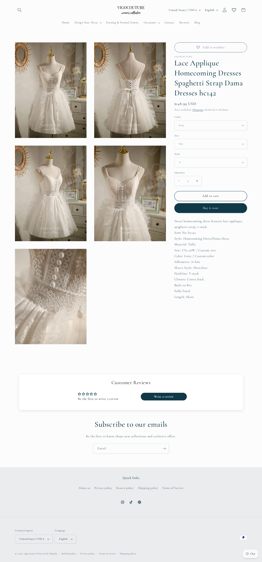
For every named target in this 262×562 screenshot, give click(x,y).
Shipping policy (148, 488)
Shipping (197, 109)
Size (176, 135)
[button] (19, 10)
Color (177, 117)
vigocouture (30, 553)
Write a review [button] (164, 397)
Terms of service (107, 553)
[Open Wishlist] (234, 10)
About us (84, 488)
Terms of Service (173, 488)
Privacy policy (103, 488)
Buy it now (210, 208)
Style (177, 154)
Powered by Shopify (47, 553)
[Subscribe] (164, 449)
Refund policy (69, 553)
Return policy (125, 488)
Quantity (179, 172)
